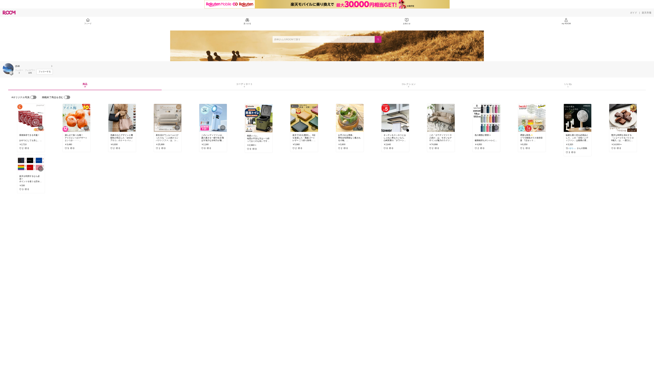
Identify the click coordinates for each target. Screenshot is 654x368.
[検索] (378, 39)
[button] (8, 68)
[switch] (33, 97)
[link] (31, 118)
